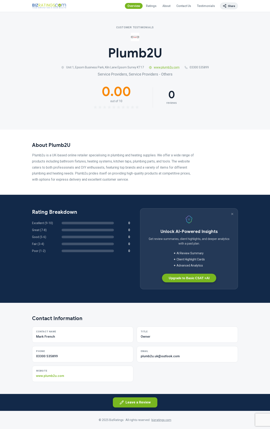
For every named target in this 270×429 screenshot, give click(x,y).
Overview (133, 6)
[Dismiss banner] (232, 214)
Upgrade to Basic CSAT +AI (189, 278)
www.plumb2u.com (167, 67)
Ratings (151, 6)
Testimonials (206, 6)
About (166, 6)
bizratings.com (161, 420)
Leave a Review (138, 402)
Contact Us (183, 6)
